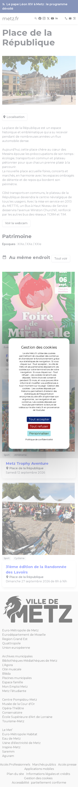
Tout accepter (39, 419)
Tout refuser (39, 426)
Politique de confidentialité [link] (39, 439)
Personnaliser (39, 433)
